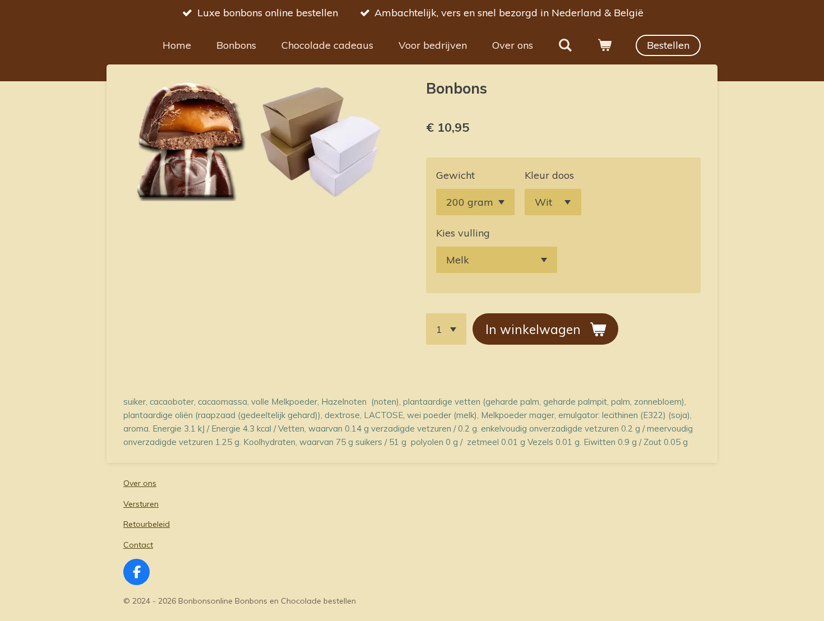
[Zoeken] (565, 45)
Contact (138, 545)
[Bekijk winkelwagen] (604, 45)
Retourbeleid (146, 524)
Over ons (139, 483)
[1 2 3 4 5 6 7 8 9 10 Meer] (446, 329)
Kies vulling (463, 232)
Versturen (141, 504)
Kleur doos (549, 175)
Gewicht (455, 175)
